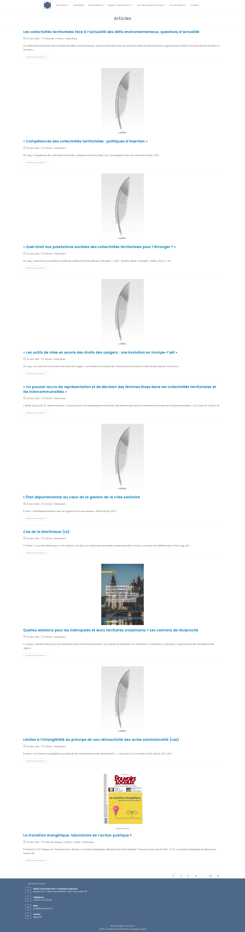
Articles (60, 38)
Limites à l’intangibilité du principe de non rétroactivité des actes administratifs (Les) (101, 739)
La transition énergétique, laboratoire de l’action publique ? (77, 835)
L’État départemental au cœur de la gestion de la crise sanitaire (82, 497)
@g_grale (37, 917)
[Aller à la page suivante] (218, 875)
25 (210, 875)
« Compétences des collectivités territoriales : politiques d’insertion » (85, 141)
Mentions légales (117, 926)
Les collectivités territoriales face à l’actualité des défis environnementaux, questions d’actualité (111, 31)
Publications (71, 38)
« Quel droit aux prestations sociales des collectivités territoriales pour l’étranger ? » (99, 246)
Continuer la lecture (37, 56)
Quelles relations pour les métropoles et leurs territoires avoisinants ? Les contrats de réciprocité (110, 630)
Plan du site (130, 926)
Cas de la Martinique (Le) (46, 531)
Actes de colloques (54, 842)
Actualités (49, 38)
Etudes (77, 842)
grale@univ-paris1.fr (43, 908)
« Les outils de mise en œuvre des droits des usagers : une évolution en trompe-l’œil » (100, 352)
